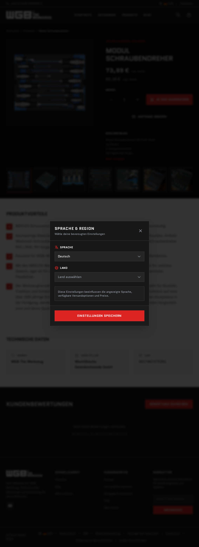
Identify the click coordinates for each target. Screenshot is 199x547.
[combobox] (99, 256)
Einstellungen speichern (99, 315)
